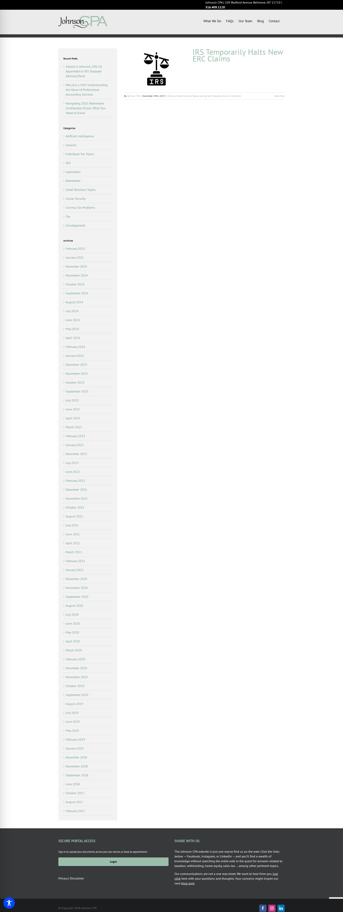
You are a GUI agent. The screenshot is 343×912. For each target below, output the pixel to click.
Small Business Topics (187, 95)
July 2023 (72, 400)
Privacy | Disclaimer (71, 878)
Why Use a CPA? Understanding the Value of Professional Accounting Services (87, 89)
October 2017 (75, 793)
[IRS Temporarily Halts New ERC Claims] (156, 68)
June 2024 (73, 320)
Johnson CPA (133, 95)
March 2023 (74, 427)
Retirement (73, 181)
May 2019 (72, 730)
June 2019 (73, 722)
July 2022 (72, 463)
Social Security (76, 199)
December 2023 (76, 365)
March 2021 (74, 552)
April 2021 (73, 543)
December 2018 (76, 757)
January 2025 (75, 257)
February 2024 (75, 347)
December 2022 (76, 454)
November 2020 (77, 588)
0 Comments (234, 95)
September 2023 (77, 391)
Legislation (73, 172)
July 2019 (72, 713)
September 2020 (77, 597)
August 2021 (74, 516)
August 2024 (74, 302)
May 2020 (72, 632)
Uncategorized (75, 225)
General (171, 95)
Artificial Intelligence (80, 136)
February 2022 (75, 481)
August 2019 (74, 704)
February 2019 (75, 739)
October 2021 (75, 507)
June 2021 (73, 534)
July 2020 (72, 614)
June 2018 (73, 784)
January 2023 (75, 445)
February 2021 (75, 561)
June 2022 (73, 472)
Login (113, 861)
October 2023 (75, 382)
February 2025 (75, 249)
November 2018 (77, 766)
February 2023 (75, 436)
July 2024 (72, 311)
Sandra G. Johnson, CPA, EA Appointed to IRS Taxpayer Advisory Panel (84, 71)
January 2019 (75, 748)
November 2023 (77, 373)
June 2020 (73, 623)
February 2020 (75, 659)
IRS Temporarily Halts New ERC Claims (238, 55)
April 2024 (73, 338)
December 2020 (76, 579)
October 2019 (75, 686)
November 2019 (77, 677)
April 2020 (73, 641)
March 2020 (74, 650)
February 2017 (75, 811)
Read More (279, 95)
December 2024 (76, 266)
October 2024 (75, 284)
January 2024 (75, 356)
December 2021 (76, 490)
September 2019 (77, 695)
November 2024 (77, 275)
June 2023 (73, 409)
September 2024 (77, 293)
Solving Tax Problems (210, 95)
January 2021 (75, 570)
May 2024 (72, 329)
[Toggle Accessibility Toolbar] (9, 903)
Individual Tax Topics (80, 154)
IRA (68, 163)
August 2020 (74, 606)
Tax (224, 95)
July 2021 (72, 525)
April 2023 (73, 418)
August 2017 (74, 802)
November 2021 (77, 498)
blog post (187, 883)
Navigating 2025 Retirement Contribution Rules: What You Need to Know (86, 108)
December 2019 (76, 668)
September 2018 (77, 775)
